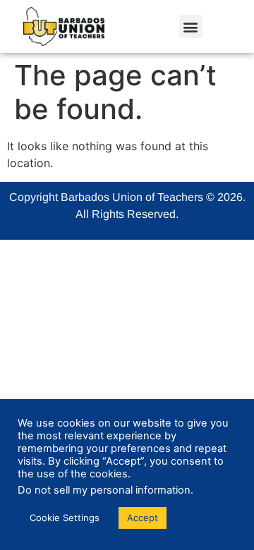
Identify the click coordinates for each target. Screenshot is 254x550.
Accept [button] (142, 517)
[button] (190, 26)
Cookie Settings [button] (64, 517)
